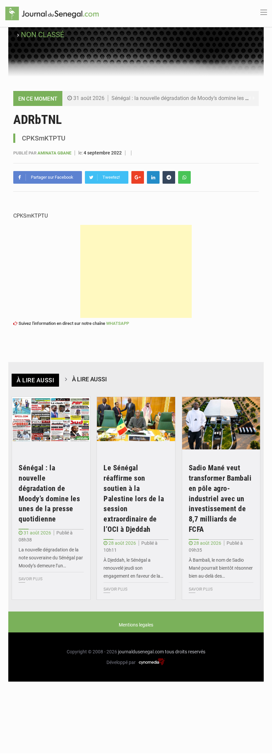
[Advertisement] (136, 271)
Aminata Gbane (54, 152)
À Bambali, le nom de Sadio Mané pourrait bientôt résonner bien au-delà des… (221, 568)
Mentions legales (136, 624)
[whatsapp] (184, 177)
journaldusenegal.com (141, 651)
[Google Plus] (137, 177)
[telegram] (169, 177)
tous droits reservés (185, 651)
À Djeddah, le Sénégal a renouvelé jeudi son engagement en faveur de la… (133, 568)
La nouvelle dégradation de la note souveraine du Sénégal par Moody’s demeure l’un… (51, 557)
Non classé (42, 35)
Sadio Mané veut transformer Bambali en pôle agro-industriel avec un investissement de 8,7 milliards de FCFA (220, 498)
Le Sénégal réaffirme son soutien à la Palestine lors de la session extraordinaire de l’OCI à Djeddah (133, 498)
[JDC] (52, 13)
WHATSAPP (117, 323)
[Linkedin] (153, 177)
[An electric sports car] (51, 423)
